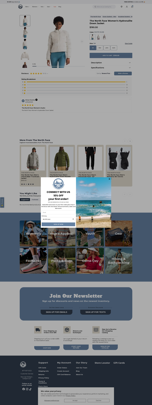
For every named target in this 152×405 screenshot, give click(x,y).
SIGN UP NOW (58, 224)
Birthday (44, 216)
